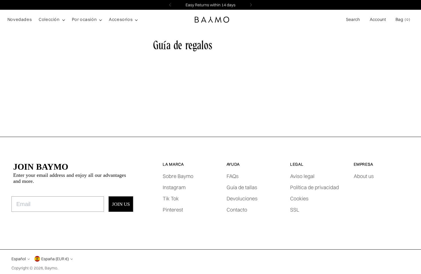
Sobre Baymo (178, 176)
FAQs (233, 176)
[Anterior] (170, 5)
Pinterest (173, 209)
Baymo (51, 267)
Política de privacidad (314, 187)
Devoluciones (242, 198)
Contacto (237, 209)
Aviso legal (302, 176)
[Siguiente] (251, 5)
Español (18, 258)
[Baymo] (212, 20)
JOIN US (121, 204)
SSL (294, 209)
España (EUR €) (55, 258)
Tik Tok (171, 198)
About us (364, 176)
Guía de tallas (242, 187)
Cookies (299, 198)
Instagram (174, 187)
